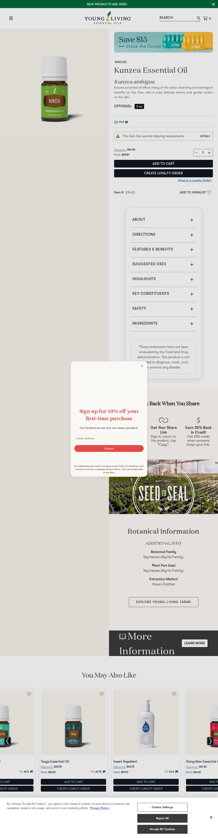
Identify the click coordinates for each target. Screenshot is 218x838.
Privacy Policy (99, 808)
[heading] (109, 414)
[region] (109, 818)
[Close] (211, 817)
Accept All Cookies (162, 829)
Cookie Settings (162, 807)
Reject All (162, 818)
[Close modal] (142, 365)
